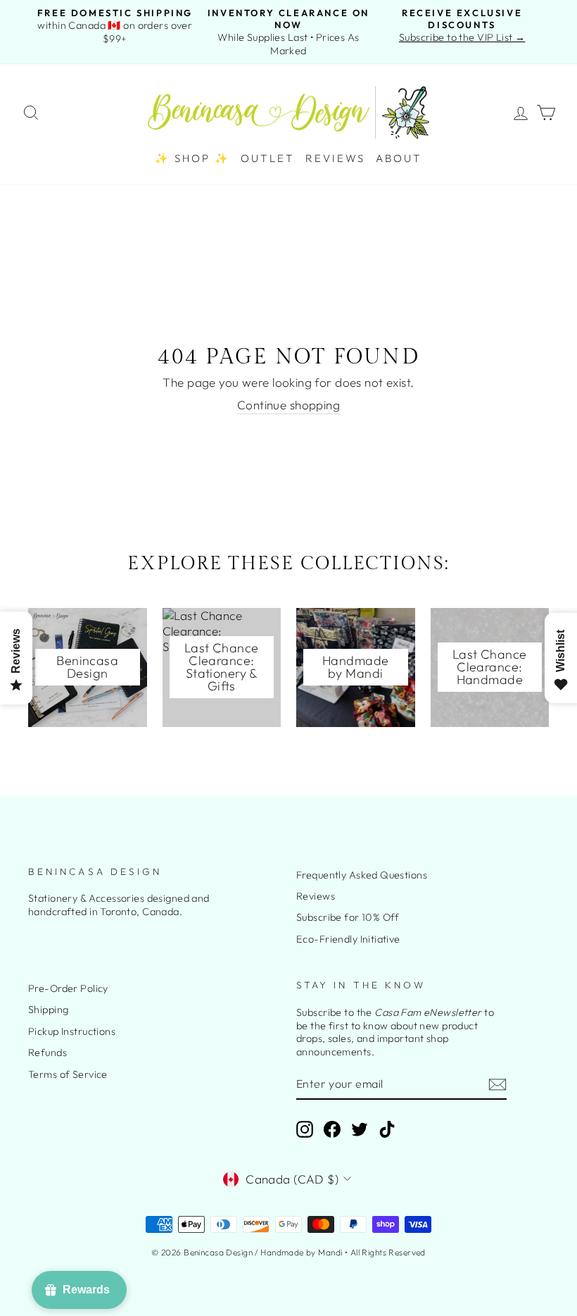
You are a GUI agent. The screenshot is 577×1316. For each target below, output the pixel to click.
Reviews (335, 158)
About (399, 158)
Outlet (268, 158)
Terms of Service (68, 1074)
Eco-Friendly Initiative (348, 939)
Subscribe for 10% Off (348, 917)
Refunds (47, 1052)
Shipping (48, 1009)
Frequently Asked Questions (361, 875)
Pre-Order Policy (68, 988)
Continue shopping (288, 404)
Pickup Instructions (71, 1031)
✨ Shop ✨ (192, 158)
